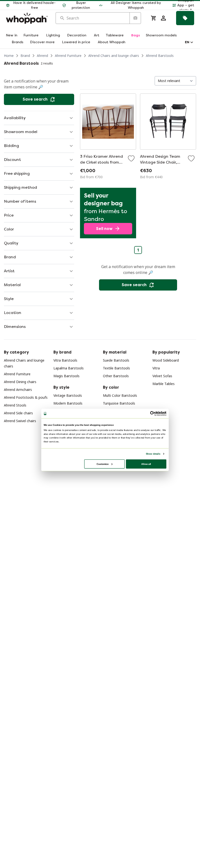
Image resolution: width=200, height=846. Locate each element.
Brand (25, 55)
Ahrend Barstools (160, 55)
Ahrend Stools (15, 405)
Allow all (146, 463)
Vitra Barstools (65, 360)
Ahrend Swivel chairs (20, 420)
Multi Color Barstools (120, 395)
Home (9, 55)
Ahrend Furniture (68, 55)
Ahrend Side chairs (18, 413)
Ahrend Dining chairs (20, 381)
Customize (103, 463)
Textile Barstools (116, 368)
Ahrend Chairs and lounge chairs (113, 55)
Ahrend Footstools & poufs (26, 397)
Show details (153, 453)
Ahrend (42, 55)
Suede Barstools (116, 360)
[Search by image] (135, 18)
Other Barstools (116, 376)
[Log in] (163, 18)
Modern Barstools (67, 403)
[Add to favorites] (131, 158)
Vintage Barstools (67, 395)
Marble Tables (163, 383)
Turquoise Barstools (119, 403)
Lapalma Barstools (68, 368)
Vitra (156, 368)
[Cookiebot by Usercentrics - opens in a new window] (152, 413)
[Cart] (154, 18)
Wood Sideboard (165, 360)
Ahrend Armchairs (18, 389)
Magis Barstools (66, 376)
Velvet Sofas (162, 376)
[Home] (27, 18)
